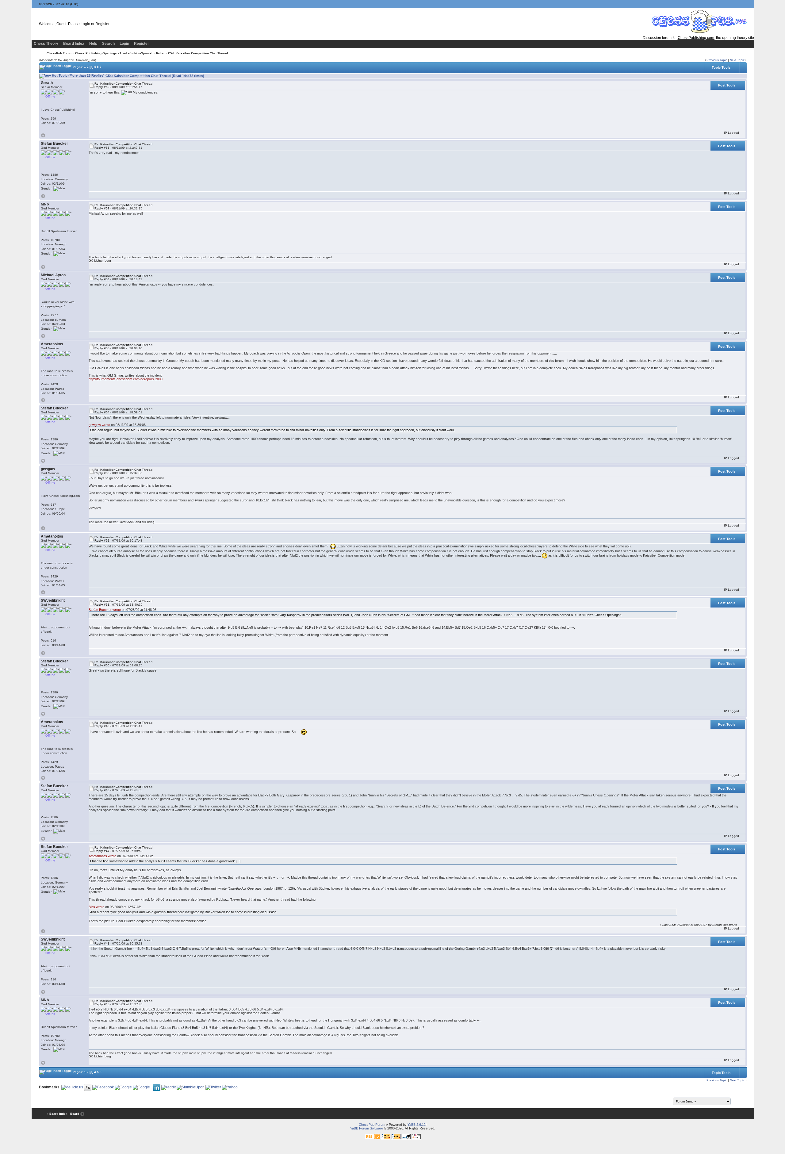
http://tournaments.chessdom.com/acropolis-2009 (126, 379)
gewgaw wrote (99, 425)
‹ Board (73, 1113)
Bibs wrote (96, 907)
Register (102, 24)
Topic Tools (721, 67)
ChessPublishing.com (696, 38)
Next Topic (737, 60)
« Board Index (57, 1113)
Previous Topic (716, 60)
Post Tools (726, 85)
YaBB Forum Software (366, 1128)
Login (85, 24)
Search (108, 43)
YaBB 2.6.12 (417, 1124)
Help (93, 43)
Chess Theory (46, 43)
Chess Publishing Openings (96, 53)
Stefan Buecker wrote (105, 610)
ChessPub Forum (59, 53)
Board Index (73, 43)
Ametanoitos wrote (102, 856)
